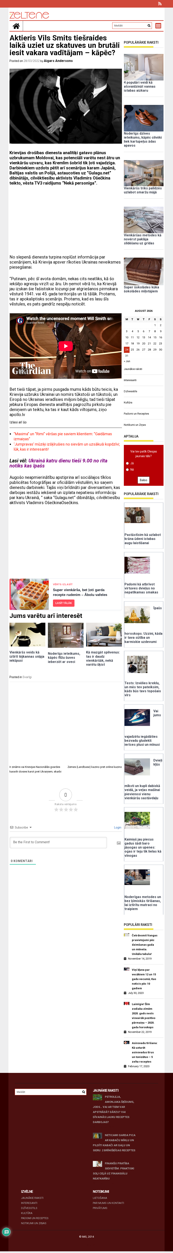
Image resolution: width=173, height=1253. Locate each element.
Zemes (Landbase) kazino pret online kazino (95, 766)
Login (117, 827)
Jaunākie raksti (133, 369)
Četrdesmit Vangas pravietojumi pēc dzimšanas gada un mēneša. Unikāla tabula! (144, 945)
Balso (143, 480)
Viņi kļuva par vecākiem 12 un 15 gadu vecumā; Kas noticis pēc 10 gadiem (144, 979)
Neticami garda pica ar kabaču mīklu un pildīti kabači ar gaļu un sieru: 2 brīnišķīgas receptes (114, 1143)
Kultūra (128, 402)
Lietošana (100, 1197)
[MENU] (158, 26)
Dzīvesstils (130, 391)
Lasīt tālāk (63, 603)
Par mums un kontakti (108, 1203)
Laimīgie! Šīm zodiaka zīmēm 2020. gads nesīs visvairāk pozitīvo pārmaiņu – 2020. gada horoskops (143, 1016)
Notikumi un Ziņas (135, 424)
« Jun (127, 361)
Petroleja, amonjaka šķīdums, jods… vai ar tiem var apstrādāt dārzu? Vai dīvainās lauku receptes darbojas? (113, 1109)
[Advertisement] (65, 220)
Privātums (100, 1208)
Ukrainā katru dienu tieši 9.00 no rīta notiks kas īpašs (58, 463)
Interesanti (130, 380)
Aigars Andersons (58, 61)
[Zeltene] (16, 26)
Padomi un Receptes (136, 413)
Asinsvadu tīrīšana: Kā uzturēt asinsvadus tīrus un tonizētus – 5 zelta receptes (145, 1052)
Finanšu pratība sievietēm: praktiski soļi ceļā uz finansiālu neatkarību (113, 1171)
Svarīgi (27, 677)
